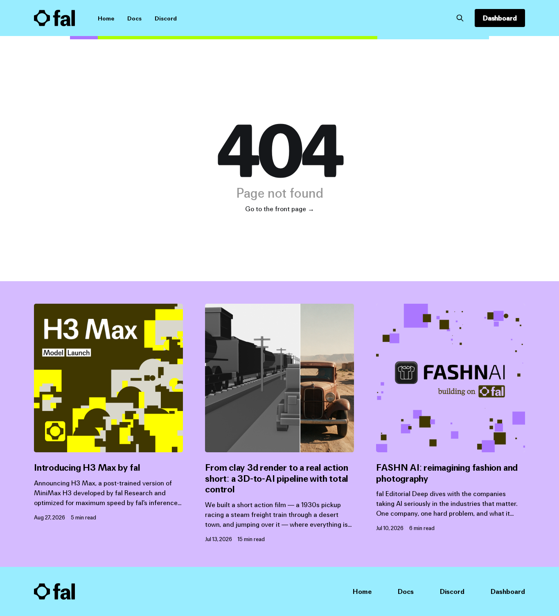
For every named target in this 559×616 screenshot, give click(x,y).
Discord (166, 18)
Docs (134, 18)
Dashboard (500, 18)
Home (106, 18)
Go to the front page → (279, 209)
